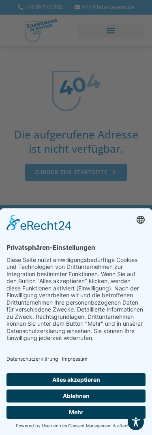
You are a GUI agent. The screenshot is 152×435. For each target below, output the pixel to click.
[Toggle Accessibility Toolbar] (136, 422)
